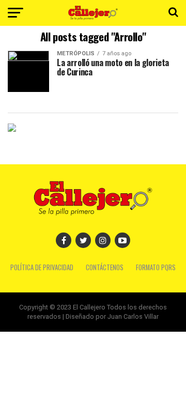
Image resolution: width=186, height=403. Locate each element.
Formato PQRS (156, 267)
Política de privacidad (41, 267)
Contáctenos (104, 267)
